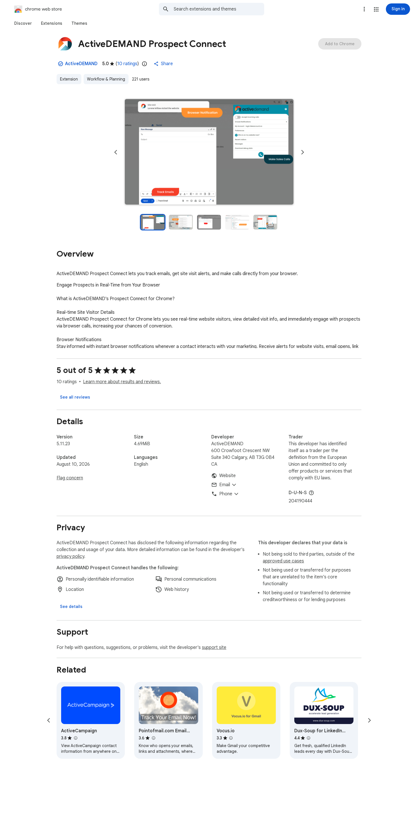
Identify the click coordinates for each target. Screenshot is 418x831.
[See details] (71, 606)
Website (227, 476)
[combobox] (219, 9)
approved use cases (283, 561)
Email (224, 485)
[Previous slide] (115, 152)
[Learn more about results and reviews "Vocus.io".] (231, 738)
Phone (225, 494)
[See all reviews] (75, 397)
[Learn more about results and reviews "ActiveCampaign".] (75, 738)
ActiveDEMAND (81, 64)
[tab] (23, 23)
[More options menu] (364, 9)
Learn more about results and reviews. (122, 382)
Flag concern (70, 478)
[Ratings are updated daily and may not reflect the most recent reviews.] (144, 63)
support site (214, 647)
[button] (376, 9)
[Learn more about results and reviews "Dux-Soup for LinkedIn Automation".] (308, 738)
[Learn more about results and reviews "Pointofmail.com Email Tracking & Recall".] (153, 738)
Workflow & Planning (106, 79)
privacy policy (70, 556)
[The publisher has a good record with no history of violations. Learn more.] (60, 64)
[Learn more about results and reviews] (311, 492)
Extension (69, 79)
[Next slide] (302, 152)
